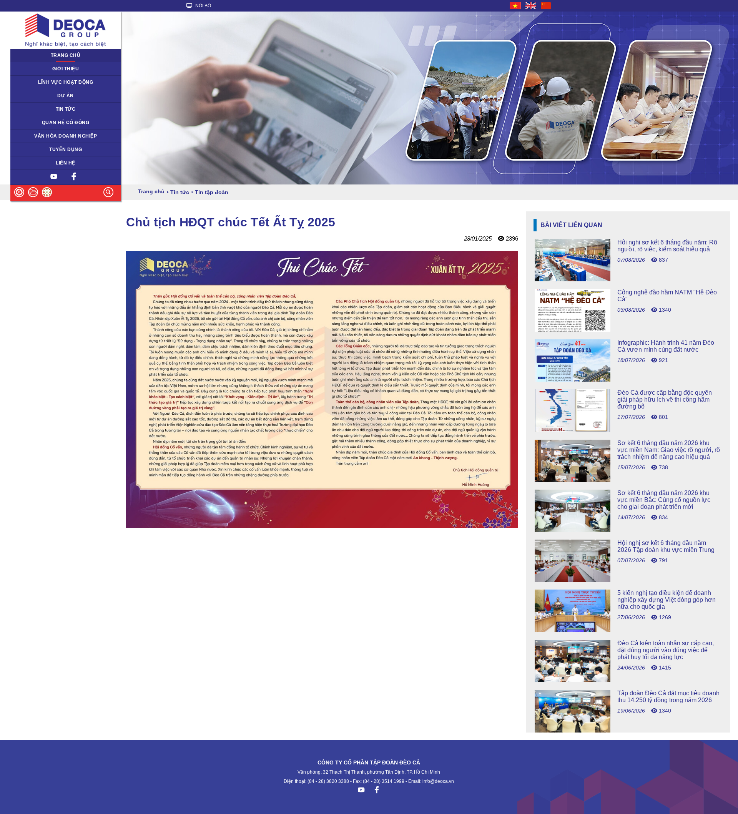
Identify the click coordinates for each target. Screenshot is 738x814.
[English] (531, 5)
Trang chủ (66, 55)
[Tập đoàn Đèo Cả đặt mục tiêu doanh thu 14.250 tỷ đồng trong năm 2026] (628, 730)
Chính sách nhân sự (37, 149)
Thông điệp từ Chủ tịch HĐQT (47, 68)
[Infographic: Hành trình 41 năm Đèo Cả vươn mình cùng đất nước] (628, 379)
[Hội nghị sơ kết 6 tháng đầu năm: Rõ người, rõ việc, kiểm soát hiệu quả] (628, 279)
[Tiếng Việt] (516, 5)
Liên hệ (65, 163)
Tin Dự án (25, 109)
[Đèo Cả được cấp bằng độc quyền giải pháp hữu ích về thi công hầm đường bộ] (628, 430)
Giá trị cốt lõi (28, 136)
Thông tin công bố (34, 122)
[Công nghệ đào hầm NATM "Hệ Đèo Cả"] (628, 329)
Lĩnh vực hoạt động (65, 82)
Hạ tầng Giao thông (36, 95)
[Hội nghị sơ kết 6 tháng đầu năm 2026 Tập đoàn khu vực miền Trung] (628, 579)
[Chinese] (546, 5)
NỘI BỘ (202, 5)
